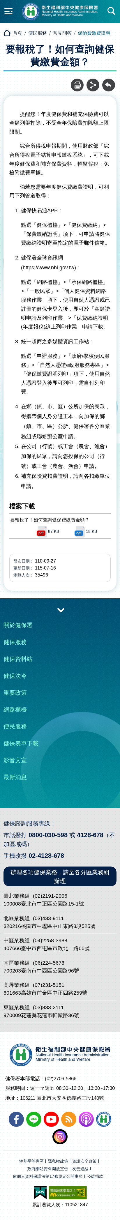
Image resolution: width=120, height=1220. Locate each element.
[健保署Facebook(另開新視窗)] (16, 1119)
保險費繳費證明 (94, 33)
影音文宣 (15, 760)
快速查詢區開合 (111, 11)
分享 (93, 81)
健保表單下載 (20, 743)
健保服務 (15, 642)
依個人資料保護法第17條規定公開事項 (48, 1176)
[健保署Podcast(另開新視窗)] (86, 1119)
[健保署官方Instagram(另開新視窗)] (60, 1136)
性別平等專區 (31, 1161)
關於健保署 (18, 625)
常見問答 (62, 33)
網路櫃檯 (15, 709)
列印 (77, 81)
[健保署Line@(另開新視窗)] (33, 1119)
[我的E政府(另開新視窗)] (40, 1192)
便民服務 (37, 33)
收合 (61, 610)
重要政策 (15, 692)
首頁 (17, 33)
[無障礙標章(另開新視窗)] (68, 1192)
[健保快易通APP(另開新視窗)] (103, 1119)
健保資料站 (18, 659)
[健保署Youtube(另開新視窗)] (51, 1119)
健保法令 (15, 676)
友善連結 (80, 1169)
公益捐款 (95, 1176)
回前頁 (108, 81)
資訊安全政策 (84, 1161)
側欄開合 (8, 11)
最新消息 (15, 777)
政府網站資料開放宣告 (47, 1169)
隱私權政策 (58, 1161)
